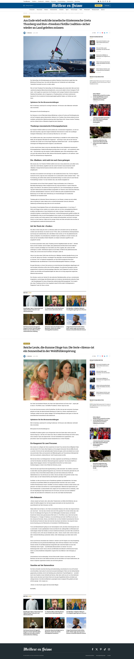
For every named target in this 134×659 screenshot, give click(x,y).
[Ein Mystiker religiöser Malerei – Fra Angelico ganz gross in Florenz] (76, 300)
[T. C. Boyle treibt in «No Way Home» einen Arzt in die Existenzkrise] (55, 300)
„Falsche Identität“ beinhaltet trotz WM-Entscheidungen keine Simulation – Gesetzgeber (101, 120)
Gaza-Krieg (77, 1)
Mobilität (47, 1)
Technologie (74, 9)
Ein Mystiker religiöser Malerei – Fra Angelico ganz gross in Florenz (76, 309)
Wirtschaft (87, 9)
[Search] (101, 1)
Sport (67, 9)
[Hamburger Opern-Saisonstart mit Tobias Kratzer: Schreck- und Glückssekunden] (33, 300)
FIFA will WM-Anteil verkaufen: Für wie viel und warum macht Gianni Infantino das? (102, 48)
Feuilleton (34, 1)
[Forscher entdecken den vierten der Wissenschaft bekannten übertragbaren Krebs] (100, 132)
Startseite (25, 13)
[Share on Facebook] (98, 33)
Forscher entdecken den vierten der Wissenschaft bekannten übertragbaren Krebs (100, 142)
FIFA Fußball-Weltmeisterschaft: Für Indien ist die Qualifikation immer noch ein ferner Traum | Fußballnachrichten (101, 96)
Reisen (46, 9)
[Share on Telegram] (107, 33)
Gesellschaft (41, 1)
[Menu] (24, 5)
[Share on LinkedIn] (105, 33)
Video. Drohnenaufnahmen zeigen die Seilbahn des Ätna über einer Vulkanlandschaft (103, 62)
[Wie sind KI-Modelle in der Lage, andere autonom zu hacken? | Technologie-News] (92, 42)
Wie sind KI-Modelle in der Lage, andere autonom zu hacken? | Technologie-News (103, 42)
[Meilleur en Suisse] (67, 5)
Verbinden (107, 5)
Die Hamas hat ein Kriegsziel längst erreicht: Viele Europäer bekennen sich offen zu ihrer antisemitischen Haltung (32, 329)
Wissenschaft (95, 9)
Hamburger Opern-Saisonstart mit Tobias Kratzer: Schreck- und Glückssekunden (33, 310)
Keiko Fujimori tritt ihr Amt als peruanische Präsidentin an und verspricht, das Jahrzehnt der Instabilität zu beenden (103, 69)
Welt (80, 9)
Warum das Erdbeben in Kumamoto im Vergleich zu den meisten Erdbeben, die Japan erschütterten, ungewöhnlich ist (103, 55)
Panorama (53, 1)
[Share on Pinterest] (102, 33)
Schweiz (61, 9)
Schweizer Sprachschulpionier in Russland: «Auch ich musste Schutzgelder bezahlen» (54, 328)
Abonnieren (98, 5)
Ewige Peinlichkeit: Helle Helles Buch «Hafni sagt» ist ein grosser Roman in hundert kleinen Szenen (76, 328)
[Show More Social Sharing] (109, 33)
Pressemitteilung (61, 1)
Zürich (103, 9)
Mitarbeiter (30, 32)
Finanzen (32, 9)
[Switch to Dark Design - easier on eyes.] (103, 1)
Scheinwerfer (70, 1)
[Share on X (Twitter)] (100, 33)
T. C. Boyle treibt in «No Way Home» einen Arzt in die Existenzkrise (54, 309)
